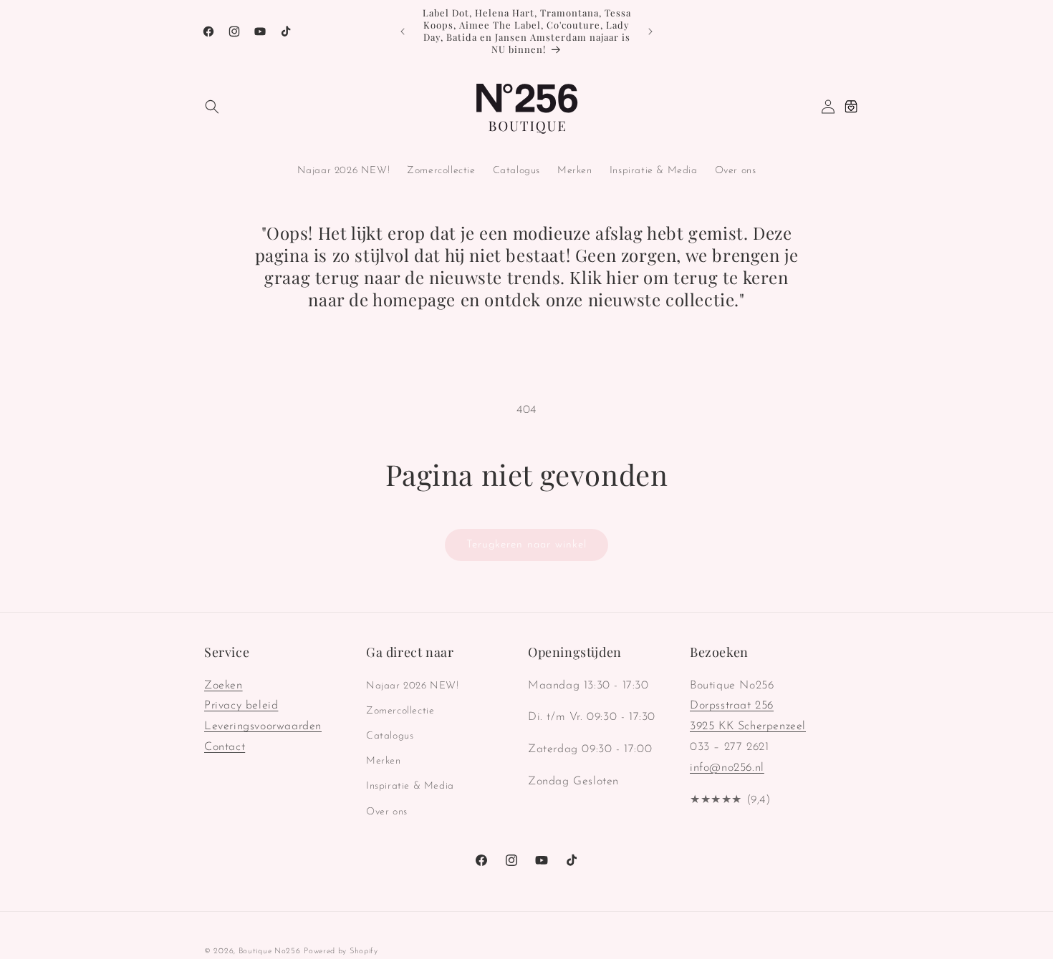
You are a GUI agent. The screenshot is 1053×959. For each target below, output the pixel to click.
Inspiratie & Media (410, 786)
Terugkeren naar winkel (526, 545)
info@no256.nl (727, 767)
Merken (383, 761)
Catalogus (389, 736)
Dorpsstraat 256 (732, 705)
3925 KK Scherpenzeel (748, 726)
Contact (224, 747)
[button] (212, 107)
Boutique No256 (270, 951)
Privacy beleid (241, 705)
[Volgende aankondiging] (650, 31)
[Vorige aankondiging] (402, 31)
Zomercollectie (400, 710)
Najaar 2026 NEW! (412, 685)
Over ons (387, 811)
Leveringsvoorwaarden (263, 726)
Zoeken (223, 685)
